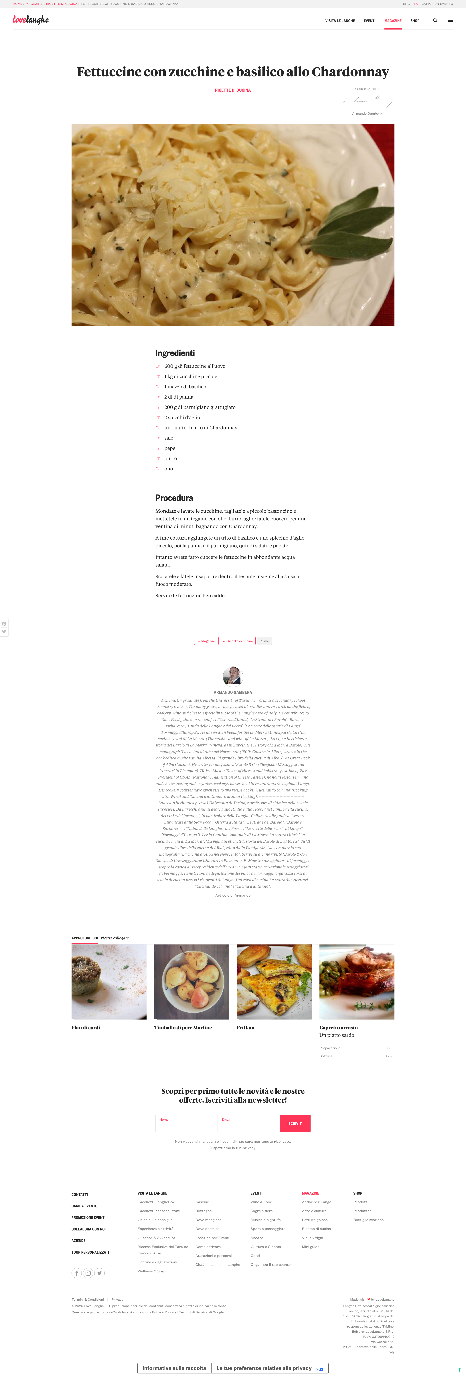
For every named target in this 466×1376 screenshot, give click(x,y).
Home (17, 4)
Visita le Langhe (340, 20)
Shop (414, 20)
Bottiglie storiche (368, 1219)
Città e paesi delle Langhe (218, 1264)
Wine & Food (261, 1201)
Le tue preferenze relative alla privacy (264, 1368)
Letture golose (315, 1219)
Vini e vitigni (312, 1237)
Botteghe (204, 1210)
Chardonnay (242, 526)
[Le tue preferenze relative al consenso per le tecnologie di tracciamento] (459, 1369)
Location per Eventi (213, 1237)
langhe (31, 20)
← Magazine (206, 641)
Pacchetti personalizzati (159, 1210)
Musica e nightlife (266, 1219)
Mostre (257, 1237)
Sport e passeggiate (268, 1228)
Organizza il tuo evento (271, 1264)
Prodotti (360, 1201)
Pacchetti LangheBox (156, 1201)
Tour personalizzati (90, 1252)
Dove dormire (207, 1228)
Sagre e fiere (262, 1210)
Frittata (245, 1027)
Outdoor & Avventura (156, 1237)
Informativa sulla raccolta (174, 1368)
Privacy (117, 1299)
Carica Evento (85, 1205)
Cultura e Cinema (266, 1246)
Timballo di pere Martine (183, 1027)
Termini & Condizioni (88, 1299)
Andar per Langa (316, 1201)
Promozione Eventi (89, 1217)
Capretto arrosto (338, 1031)
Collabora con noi (89, 1228)
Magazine (34, 4)
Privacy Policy (163, 1312)
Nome (164, 1119)
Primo (264, 641)
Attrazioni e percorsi (214, 1255)
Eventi (370, 20)
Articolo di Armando (233, 895)
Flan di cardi (86, 1027)
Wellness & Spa (151, 1271)
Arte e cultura (314, 1210)
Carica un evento (437, 4)
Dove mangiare (209, 1219)
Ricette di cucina (62, 4)
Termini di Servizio (193, 1312)
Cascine (202, 1201)
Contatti (80, 1194)
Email (226, 1119)
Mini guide (310, 1246)
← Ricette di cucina (237, 641)
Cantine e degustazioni (157, 1261)
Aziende (79, 1240)
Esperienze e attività (156, 1228)
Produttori (362, 1210)
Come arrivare (208, 1246)
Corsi (255, 1255)
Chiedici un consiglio (155, 1219)
